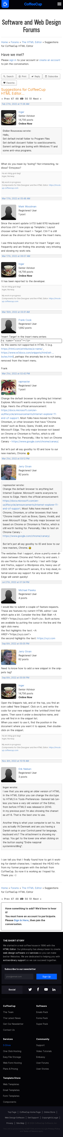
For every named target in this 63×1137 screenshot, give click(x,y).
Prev (7, 98)
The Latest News (12, 1018)
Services (8, 1039)
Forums (15, 42)
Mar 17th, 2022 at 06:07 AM (16, 256)
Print (23, 76)
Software (41, 1006)
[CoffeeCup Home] (33, 4)
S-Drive (7, 1045)
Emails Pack (42, 1012)
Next (36, 98)
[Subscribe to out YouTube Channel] (46, 989)
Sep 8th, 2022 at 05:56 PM (15, 677)
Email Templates (11, 1090)
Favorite (10, 83)
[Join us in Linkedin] (54, 989)
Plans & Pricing (10, 1068)
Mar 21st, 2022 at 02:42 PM (16, 373)
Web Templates (11, 1084)
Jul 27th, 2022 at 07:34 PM (15, 582)
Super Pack (42, 1024)
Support (40, 1045)
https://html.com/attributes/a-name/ (22, 348)
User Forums (42, 1062)
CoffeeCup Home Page (30, 1112)
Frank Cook (25, 320)
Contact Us (9, 1030)
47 (12, 98)
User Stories (42, 1068)
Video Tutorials (44, 1051)
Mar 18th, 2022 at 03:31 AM (16, 312)
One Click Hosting (12, 1051)
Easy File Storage (12, 1057)
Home (4, 42)
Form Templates (11, 1096)
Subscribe (52, 76)
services (34, 953)
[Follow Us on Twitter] (30, 989)
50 (26, 98)
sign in (13, 60)
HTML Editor (9, 949)
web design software (14, 953)
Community (42, 1039)
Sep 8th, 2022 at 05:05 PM (15, 643)
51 (30, 98)
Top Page (12, 1112)
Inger (21, 112)
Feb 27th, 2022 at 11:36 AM (15, 104)
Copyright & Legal (50, 1117)
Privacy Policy (54, 1129)
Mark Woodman (27, 206)
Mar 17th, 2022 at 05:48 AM (16, 198)
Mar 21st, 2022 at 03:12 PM (15, 458)
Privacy (9, 1123)
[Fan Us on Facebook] (38, 989)
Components (9, 1102)
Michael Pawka (27, 590)
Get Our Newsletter (13, 1024)
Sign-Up (47, 976)
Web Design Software (14, 1117)
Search (9, 76)
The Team (8, 1012)
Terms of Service (31, 1131)
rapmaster (24, 381)
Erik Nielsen (25, 768)
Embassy (40, 1057)
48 (17, 98)
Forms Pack (42, 1018)
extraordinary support (14, 960)
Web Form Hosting (12, 1062)
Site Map (20, 1123)
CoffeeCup (9, 1006)
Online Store (49, 1112)
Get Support (33, 1117)
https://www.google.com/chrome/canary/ (35, 441)
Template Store (11, 1078)
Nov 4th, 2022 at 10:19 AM (15, 761)
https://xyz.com (46, 638)
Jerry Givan (25, 466)
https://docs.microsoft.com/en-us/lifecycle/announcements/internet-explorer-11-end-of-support (29, 414)
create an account (49, 60)
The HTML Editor (32, 42)
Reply (36, 76)
